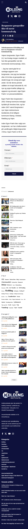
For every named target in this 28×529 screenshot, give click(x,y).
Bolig (17, 279)
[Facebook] (8, 16)
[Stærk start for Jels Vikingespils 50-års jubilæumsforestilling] (23, 326)
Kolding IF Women (5, 293)
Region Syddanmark (16, 299)
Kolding (11, 202)
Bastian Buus (13, 279)
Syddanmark (5, 22)
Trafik (9, 305)
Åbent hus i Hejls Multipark (16, 220)
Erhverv (9, 285)
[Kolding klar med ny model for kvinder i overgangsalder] (5, 253)
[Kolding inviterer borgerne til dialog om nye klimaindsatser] (5, 201)
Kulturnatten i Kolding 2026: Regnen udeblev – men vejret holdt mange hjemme (18, 236)
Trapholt (14, 305)
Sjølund (3, 302)
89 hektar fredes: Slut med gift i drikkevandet (12, 520)
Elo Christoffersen (10, 39)
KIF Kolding (22, 287)
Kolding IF (21, 291)
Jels (21, 320)
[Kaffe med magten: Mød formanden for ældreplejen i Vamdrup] (5, 261)
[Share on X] (8, 36)
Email (6, 166)
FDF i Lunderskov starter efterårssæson (11, 500)
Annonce (7, 279)
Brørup (21, 366)
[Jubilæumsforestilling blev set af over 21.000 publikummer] (23, 318)
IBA (7, 287)
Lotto (6, 296)
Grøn (14, 285)
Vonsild (20, 307)
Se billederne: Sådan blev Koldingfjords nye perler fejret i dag (17, 268)
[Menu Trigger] (2, 2)
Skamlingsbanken (9, 302)
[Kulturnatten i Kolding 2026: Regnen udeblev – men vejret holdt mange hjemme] (5, 237)
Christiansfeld (13, 246)
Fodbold (11, 217)
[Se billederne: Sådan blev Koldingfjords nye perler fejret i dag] (5, 269)
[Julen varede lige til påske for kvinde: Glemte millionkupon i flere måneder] (23, 372)
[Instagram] (19, 16)
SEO (24, 299)
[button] (12, 36)
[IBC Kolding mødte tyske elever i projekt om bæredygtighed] (5, 208)
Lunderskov (12, 231)
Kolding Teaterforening (18, 293)
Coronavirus (14, 282)
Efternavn (7, 158)
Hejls (11, 222)
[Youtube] (15, 16)
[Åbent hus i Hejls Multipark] (5, 222)
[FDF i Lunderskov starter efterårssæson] (5, 229)
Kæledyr (3, 296)
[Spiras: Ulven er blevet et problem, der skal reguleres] (23, 341)
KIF (17, 287)
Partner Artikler (4, 299)
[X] (11, 16)
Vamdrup (12, 248)
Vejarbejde (11, 307)
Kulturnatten (12, 239)
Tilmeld (14, 173)
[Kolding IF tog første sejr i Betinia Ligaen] (5, 215)
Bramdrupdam (22, 279)
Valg (18, 305)
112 (2, 279)
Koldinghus (16, 291)
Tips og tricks (4, 305)
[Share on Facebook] (5, 36)
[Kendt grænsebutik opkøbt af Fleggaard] (23, 333)
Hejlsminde (3, 287)
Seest (22, 299)
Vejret (15, 307)
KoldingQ (11, 293)
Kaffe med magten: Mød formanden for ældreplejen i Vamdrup (16, 260)
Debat (3, 285)
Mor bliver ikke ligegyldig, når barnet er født (12, 523)
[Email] (10, 36)
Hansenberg (18, 285)
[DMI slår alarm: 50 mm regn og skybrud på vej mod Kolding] (5, 245)
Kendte (14, 288)
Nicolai (18, 296)
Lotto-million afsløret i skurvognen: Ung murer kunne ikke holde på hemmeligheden (9, 355)
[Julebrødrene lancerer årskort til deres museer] (23, 364)
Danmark (20, 282)
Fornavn (7, 150)
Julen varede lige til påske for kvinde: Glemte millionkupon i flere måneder (8, 372)
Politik (10, 299)
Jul (10, 287)
